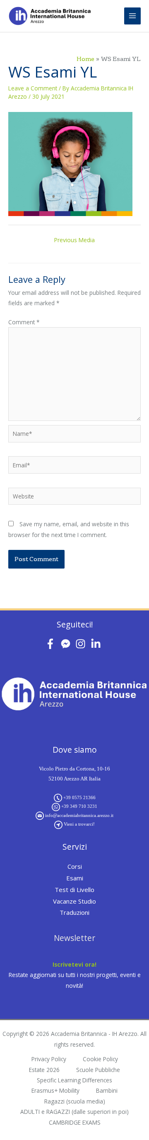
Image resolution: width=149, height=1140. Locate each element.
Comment (24, 322)
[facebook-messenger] (67, 644)
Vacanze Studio (74, 901)
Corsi (74, 866)
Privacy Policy (48, 1059)
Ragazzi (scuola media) (74, 1101)
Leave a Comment (32, 88)
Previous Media (74, 240)
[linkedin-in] (97, 644)
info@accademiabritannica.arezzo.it (79, 815)
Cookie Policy (100, 1059)
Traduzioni (74, 912)
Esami (74, 878)
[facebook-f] (52, 644)
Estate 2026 (44, 1070)
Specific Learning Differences (74, 1080)
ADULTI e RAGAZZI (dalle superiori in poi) (74, 1112)
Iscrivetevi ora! (74, 964)
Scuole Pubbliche (98, 1070)
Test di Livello (74, 889)
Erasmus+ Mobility (55, 1090)
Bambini (107, 1090)
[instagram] (82, 644)
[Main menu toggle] (132, 15)
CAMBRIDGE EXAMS (75, 1122)
